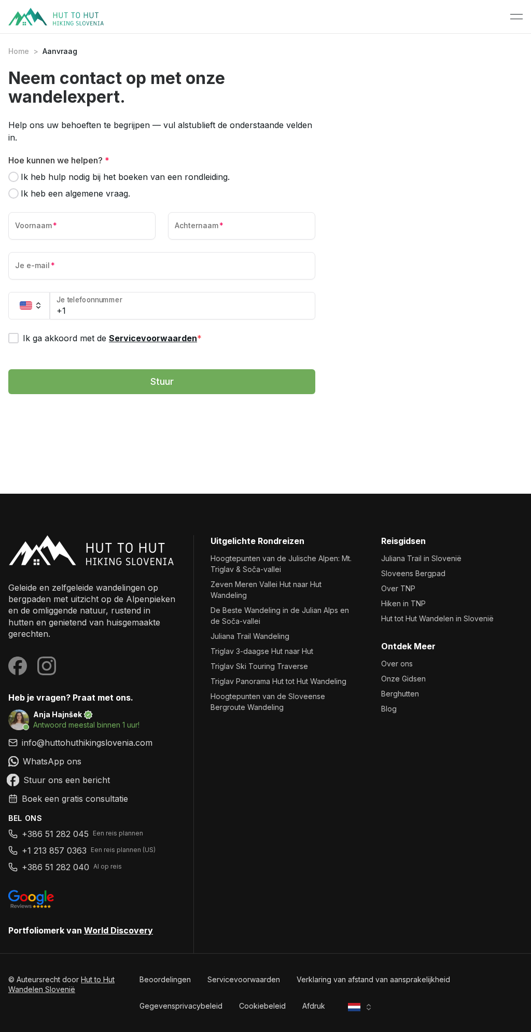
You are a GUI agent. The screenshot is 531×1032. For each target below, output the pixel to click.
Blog (389, 708)
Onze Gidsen (403, 678)
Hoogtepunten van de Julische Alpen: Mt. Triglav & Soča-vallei (281, 564)
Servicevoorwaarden (153, 338)
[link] (92, 761)
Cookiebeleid (262, 1005)
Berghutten (400, 693)
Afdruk (313, 1005)
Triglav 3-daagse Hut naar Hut (262, 651)
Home (18, 51)
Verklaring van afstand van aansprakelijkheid (373, 979)
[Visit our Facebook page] (17, 666)
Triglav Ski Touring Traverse (259, 666)
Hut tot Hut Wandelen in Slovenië (437, 618)
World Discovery (118, 930)
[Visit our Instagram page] (46, 666)
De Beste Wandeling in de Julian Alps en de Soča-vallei (280, 615)
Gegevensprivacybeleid (180, 1005)
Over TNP (398, 588)
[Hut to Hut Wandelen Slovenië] (92, 550)
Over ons (397, 663)
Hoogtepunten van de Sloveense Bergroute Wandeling (268, 702)
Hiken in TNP (403, 603)
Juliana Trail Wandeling (250, 636)
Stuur (162, 381)
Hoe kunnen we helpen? (58, 160)
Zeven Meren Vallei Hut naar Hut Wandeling (266, 589)
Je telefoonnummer (89, 300)
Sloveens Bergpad (413, 573)
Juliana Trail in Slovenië (421, 558)
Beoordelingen (165, 979)
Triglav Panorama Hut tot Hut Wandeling (278, 681)
